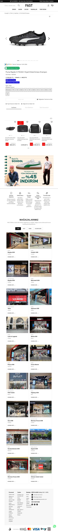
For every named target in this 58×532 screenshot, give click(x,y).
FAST (24, 228)
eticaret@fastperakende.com (40, 499)
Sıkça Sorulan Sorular (19, 499)
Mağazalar (19, 513)
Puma (27, 494)
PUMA (30, 228)
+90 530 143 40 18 (38, 494)
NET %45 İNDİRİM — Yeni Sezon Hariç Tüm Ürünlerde (11, 1)
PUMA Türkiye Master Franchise (36, 1)
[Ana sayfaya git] (29, 5)
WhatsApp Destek (38, 497)
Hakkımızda (11, 494)
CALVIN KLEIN (38, 228)
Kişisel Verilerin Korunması (11, 516)
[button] (49, 38)
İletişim (19, 514)
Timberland (28, 507)
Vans (27, 496)
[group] (28, 38)
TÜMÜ (18, 228)
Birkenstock (28, 505)
